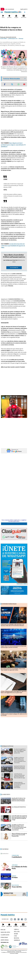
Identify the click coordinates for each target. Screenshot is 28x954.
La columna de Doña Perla (19, 807)
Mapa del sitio (5, 932)
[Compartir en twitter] (12, 84)
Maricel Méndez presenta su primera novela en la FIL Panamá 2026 (19, 835)
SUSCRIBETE (14, 267)
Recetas (16, 938)
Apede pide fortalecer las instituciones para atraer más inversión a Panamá (19, 767)
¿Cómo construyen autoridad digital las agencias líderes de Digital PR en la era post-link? (13, 692)
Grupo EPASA (5, 940)
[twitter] (18, 919)
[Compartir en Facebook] (4, 84)
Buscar (3, 929)
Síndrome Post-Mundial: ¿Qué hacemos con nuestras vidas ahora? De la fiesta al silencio (12, 624)
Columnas (4, 849)
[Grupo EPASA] (23, 944)
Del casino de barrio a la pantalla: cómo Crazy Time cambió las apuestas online (13, 669)
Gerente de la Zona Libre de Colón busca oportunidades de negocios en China (13, 245)
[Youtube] (22, 919)
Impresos (17, 940)
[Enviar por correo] (24, 84)
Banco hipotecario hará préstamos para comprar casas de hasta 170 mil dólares (13, 144)
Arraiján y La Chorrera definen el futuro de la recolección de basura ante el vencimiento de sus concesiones (20, 760)
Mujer (16, 933)
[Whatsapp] (11, 919)
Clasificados (5, 935)
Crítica (16, 929)
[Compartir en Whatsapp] (18, 84)
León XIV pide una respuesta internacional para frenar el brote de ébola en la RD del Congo (19, 817)
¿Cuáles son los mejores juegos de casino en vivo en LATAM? (14, 714)
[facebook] (15, 919)
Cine (15, 936)
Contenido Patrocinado (9, 604)
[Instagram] (25, 919)
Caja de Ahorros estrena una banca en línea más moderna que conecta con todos (13, 646)
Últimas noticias (7, 746)
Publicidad (4, 937)
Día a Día (17, 931)
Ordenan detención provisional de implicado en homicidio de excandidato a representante (19, 785)
